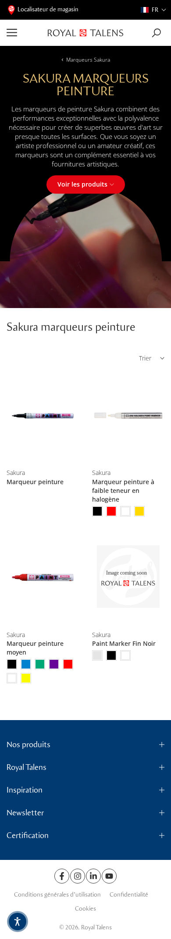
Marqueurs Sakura (88, 59)
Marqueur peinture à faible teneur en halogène (123, 490)
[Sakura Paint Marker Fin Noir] (128, 577)
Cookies (85, 908)
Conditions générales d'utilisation (57, 894)
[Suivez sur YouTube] (109, 876)
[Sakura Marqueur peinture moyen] (43, 577)
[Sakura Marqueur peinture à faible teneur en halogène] (128, 416)
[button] (153, 10)
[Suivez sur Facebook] (61, 876)
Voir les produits (82, 184)
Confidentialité (129, 894)
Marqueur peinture (35, 482)
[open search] (156, 33)
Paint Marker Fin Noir (124, 643)
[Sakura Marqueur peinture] (43, 416)
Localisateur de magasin (48, 9)
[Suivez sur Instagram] (77, 876)
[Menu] (24, 33)
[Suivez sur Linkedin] (93, 876)
